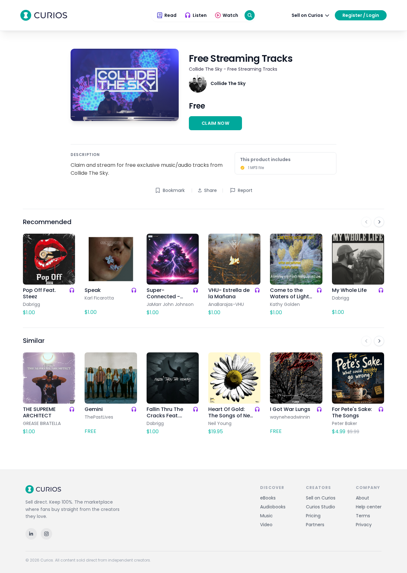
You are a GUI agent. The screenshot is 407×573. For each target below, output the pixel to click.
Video (266, 524)
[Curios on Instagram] (46, 534)
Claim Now (215, 123)
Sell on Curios (320, 498)
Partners (315, 524)
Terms (363, 516)
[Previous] (366, 222)
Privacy (364, 524)
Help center (369, 507)
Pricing (313, 516)
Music (266, 516)
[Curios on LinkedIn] (31, 534)
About (362, 498)
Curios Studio (320, 507)
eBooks (268, 498)
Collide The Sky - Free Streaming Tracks (233, 69)
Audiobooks (273, 507)
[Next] (379, 222)
